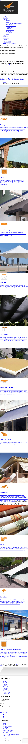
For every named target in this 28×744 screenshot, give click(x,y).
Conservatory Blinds (11, 26)
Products (5, 19)
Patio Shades (9, 24)
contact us (2, 665)
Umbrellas (8, 28)
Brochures (5, 36)
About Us (5, 18)
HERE (11, 65)
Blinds (7, 22)
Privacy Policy (6, 692)
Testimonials (6, 38)
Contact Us (5, 39)
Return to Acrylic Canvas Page (12, 79)
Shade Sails (8, 31)
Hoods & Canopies (10, 27)
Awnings (8, 20)
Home (4, 16)
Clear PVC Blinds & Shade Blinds (14, 23)
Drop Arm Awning (10, 30)
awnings (13, 501)
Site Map (5, 689)
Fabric (7, 34)
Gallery (4, 35)
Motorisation (9, 32)
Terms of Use (6, 693)
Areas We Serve (7, 691)
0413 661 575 (19, 664)
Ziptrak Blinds (6, 735)
